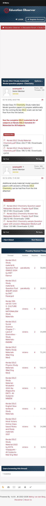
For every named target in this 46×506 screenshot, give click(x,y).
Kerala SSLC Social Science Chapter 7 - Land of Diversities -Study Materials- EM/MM (11, 331)
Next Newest (37, 240)
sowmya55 (17, 89)
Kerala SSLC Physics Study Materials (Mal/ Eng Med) (12, 367)
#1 (42, 100)
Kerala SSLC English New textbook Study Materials (11, 408)
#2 (42, 178)
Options (38, 81)
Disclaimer (18, 500)
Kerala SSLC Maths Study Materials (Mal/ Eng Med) (11, 352)
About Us (28, 500)
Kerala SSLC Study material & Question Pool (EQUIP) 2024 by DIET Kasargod (12, 288)
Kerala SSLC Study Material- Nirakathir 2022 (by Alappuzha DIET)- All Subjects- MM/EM (11, 388)
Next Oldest (9, 240)
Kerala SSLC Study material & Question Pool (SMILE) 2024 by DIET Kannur (12, 268)
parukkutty (25, 268)
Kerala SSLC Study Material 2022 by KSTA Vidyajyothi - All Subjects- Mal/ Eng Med (12, 447)
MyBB (13, 497)
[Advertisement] (23, 55)
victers (25, 309)
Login (20, 19)
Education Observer (12, 28)
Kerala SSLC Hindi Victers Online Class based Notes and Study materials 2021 (11, 426)
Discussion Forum (29, 28)
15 (35, 426)
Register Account (37, 19)
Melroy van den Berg (37, 497)
